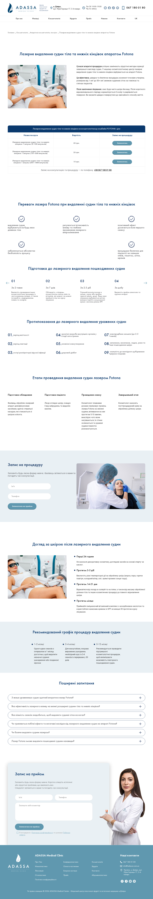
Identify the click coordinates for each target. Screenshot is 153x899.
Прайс (89, 19)
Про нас (19, 19)
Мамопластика (41, 866)
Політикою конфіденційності (42, 833)
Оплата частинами (71, 866)
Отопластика (40, 875)
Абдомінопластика (99, 875)
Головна (11, 33)
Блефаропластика (70, 862)
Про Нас (38, 862)
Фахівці (35, 19)
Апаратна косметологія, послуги (43, 33)
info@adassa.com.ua (131, 866)
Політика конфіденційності (45, 880)
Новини (104, 19)
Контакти (121, 19)
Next (145, 283)
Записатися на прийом (22, 506)
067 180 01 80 (135, 7)
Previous (7, 283)
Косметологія (54, 19)
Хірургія (73, 19)
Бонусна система (70, 871)
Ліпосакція (39, 871)
